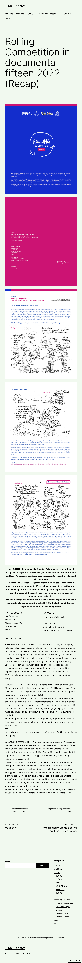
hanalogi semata (19, 811)
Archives (20, 14)
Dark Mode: (73, 960)
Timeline (9, 14)
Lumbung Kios (62, 913)
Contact (67, 14)
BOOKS (59, 876)
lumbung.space (15, 6)
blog (60, 809)
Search (8, 861)
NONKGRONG (62, 886)
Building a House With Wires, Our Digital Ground (65, 906)
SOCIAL (59, 893)
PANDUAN (60, 889)
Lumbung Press (62, 917)
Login (7, 19)
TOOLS (30, 14)
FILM (58, 883)
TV (57, 896)
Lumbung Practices (48, 14)
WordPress (27, 953)
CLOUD (59, 879)
